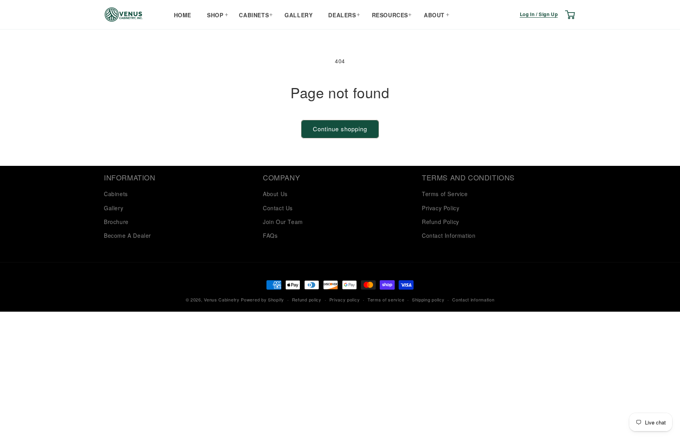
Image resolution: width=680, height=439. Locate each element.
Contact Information (448, 235)
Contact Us (278, 208)
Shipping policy (428, 299)
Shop (215, 15)
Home (182, 15)
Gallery (298, 15)
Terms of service (386, 299)
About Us (275, 194)
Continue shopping (340, 129)
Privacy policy (344, 299)
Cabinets (254, 15)
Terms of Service (445, 194)
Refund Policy (440, 222)
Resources (390, 15)
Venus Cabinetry (222, 299)
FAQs (270, 235)
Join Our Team (283, 222)
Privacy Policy (440, 208)
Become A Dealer (127, 235)
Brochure (116, 222)
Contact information (473, 299)
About (434, 15)
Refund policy (307, 299)
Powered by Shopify (262, 299)
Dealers (342, 15)
